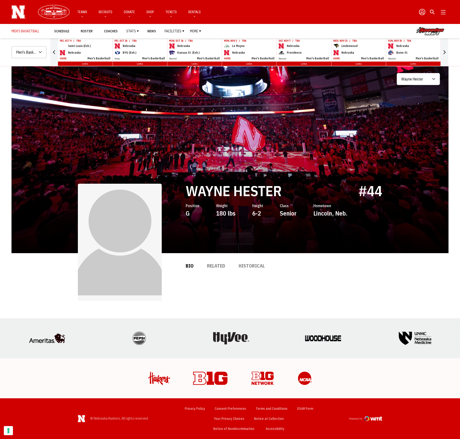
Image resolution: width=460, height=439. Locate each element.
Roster (86, 31)
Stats (131, 31)
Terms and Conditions (272, 408)
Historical (252, 265)
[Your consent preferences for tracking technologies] (8, 430)
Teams (82, 12)
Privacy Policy (195, 408)
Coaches (111, 31)
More (194, 31)
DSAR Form (305, 408)
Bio (190, 265)
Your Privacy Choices (229, 418)
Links (85, 63)
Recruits (105, 12)
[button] (54, 52)
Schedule (61, 31)
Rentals (194, 12)
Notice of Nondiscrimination (233, 429)
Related (216, 265)
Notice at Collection (269, 418)
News (151, 31)
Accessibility (275, 428)
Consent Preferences (230, 408)
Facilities (173, 31)
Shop (150, 12)
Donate (129, 12)
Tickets (171, 12)
